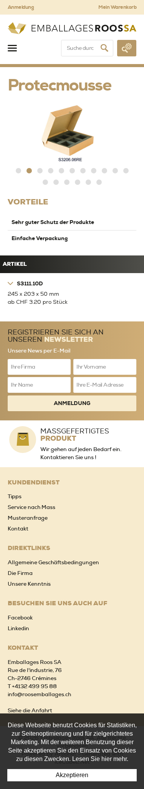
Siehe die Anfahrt (30, 710)
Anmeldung (21, 7)
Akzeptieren (72, 775)
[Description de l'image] (72, 133)
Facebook (20, 617)
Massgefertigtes (74, 434)
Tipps (15, 496)
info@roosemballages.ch (39, 694)
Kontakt (18, 528)
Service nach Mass (31, 507)
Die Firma (20, 573)
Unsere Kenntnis (29, 583)
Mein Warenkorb (117, 7)
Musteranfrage (28, 517)
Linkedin (18, 628)
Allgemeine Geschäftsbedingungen (53, 562)
